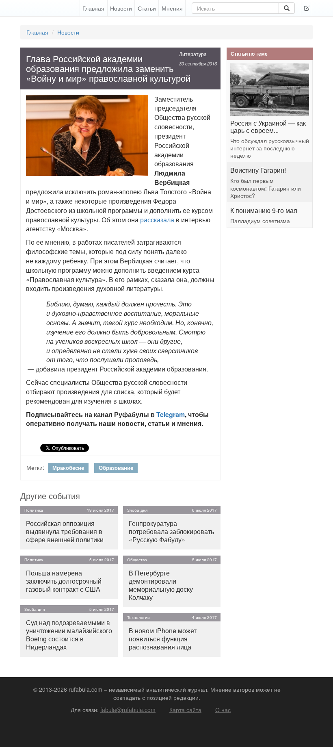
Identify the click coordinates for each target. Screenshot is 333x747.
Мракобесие (68, 467)
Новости (121, 8)
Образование (116, 467)
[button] (306, 8)
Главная (93, 8)
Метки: (35, 467)
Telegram (170, 414)
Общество (137, 559)
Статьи (147, 8)
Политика (33, 510)
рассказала (157, 219)
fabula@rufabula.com (128, 710)
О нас (223, 710)
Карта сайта (185, 710)
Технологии (138, 617)
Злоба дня (34, 609)
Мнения (172, 8)
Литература (193, 53)
